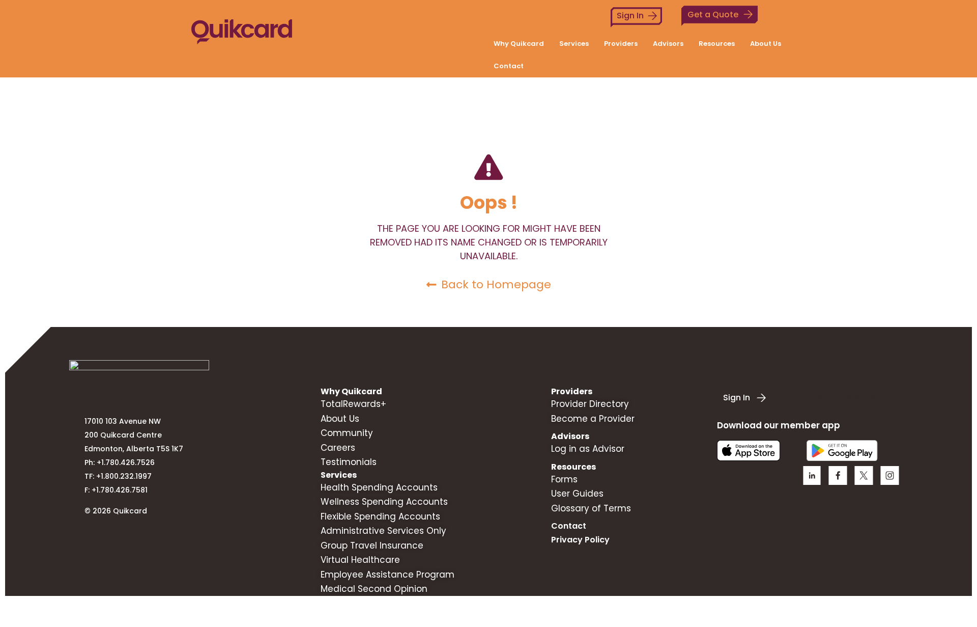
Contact (509, 66)
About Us (765, 43)
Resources (717, 43)
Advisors (668, 43)
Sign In (630, 15)
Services (574, 43)
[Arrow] (889, 475)
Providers (621, 43)
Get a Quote (712, 14)
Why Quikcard (519, 43)
